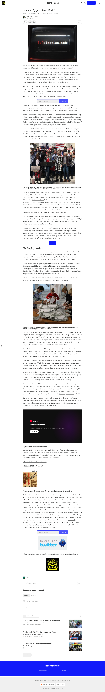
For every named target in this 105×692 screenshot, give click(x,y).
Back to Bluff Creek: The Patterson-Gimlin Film (41, 621)
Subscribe (91, 3)
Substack (44, 688)
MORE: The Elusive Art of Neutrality (35, 462)
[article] (52, 624)
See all (26, 655)
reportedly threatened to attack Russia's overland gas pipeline (49, 521)
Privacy (54, 680)
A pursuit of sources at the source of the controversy (37, 623)
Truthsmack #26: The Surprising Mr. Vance (39, 632)
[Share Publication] (84, 3)
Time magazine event (66, 394)
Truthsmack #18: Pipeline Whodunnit (37, 644)
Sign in (100, 3)
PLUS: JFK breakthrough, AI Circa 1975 (33, 634)
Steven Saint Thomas (32, 16)
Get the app (60, 684)
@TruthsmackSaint (64, 554)
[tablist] (30, 595)
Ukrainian (51, 502)
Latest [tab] (29, 616)
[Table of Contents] (2, 346)
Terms (58, 680)
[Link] (20, 248)
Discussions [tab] (35, 616)
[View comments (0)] (30, 22)
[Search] (81, 3)
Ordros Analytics (38, 200)
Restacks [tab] (33, 595)
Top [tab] (25, 616)
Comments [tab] (26, 595)
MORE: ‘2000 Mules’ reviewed (33, 466)
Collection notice (65, 680)
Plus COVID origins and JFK (30, 646)
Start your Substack (48, 684)
